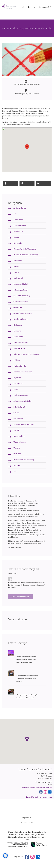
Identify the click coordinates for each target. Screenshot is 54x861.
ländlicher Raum (19, 348)
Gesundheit (18, 307)
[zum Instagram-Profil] (45, 792)
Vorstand (17, 448)
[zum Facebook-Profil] (41, 792)
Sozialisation (18, 419)
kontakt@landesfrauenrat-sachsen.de (37, 787)
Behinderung (18, 231)
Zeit (15, 471)
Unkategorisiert (19, 436)
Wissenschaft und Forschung (24, 460)
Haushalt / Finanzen (21, 319)
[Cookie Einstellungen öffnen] (5, 857)
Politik (16, 389)
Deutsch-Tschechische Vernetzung (26, 255)
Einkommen (18, 261)
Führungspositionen (21, 290)
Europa (16, 266)
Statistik (17, 430)
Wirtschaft (17, 454)
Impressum (27, 817)
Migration (17, 378)
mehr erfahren (16, 548)
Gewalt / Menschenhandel (23, 313)
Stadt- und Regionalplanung (24, 424)
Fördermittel (18, 278)
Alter (15, 214)
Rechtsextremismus (21, 395)
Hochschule (18, 325)
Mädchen (17, 360)
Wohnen (17, 465)
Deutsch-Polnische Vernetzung (25, 249)
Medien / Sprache (20, 366)
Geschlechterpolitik (21, 302)
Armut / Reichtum (20, 225)
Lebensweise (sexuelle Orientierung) (27, 354)
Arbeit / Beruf (18, 220)
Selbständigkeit (19, 407)
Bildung (16, 237)
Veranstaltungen (20, 442)
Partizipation (18, 383)
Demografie (18, 243)
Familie (16, 272)
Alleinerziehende (20, 208)
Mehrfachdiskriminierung (23, 372)
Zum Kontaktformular (37, 797)
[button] (10, 183)
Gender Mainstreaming (22, 296)
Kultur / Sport (18, 337)
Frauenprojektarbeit (21, 284)
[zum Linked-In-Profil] (50, 792)
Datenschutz (27, 822)
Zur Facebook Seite (20, 596)
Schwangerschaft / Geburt (23, 401)
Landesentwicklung (21, 342)
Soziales (17, 413)
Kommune (17, 331)
